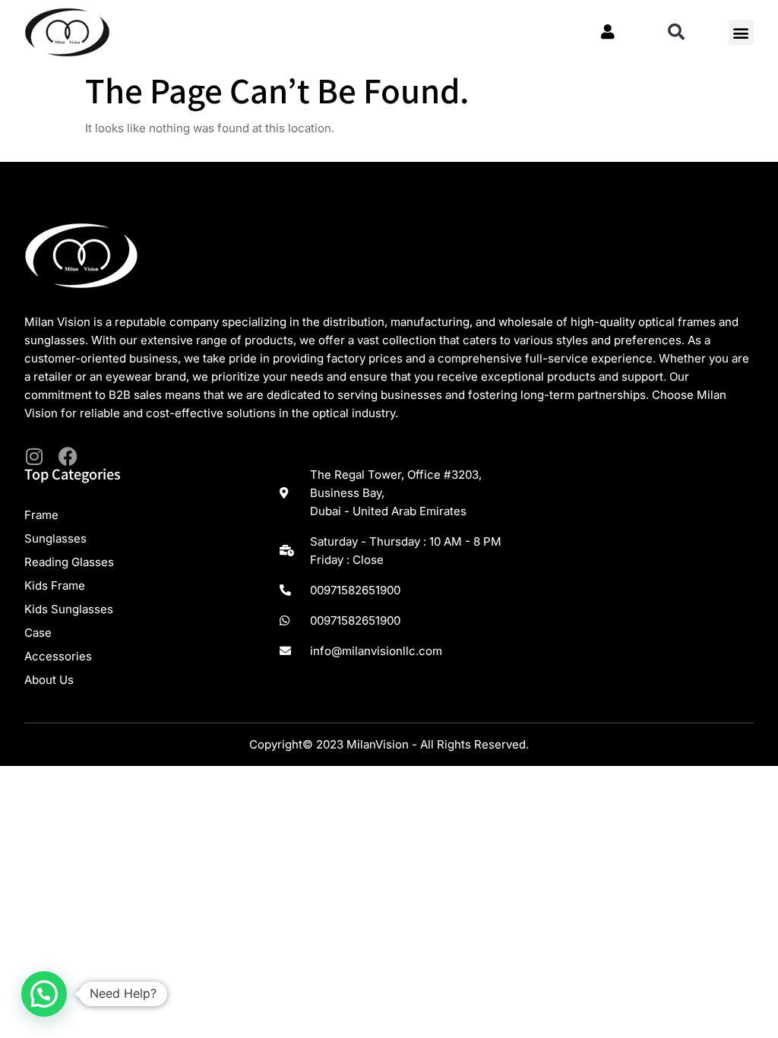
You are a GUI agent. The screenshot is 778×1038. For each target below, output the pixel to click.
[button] (676, 32)
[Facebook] (68, 456)
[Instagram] (33, 456)
